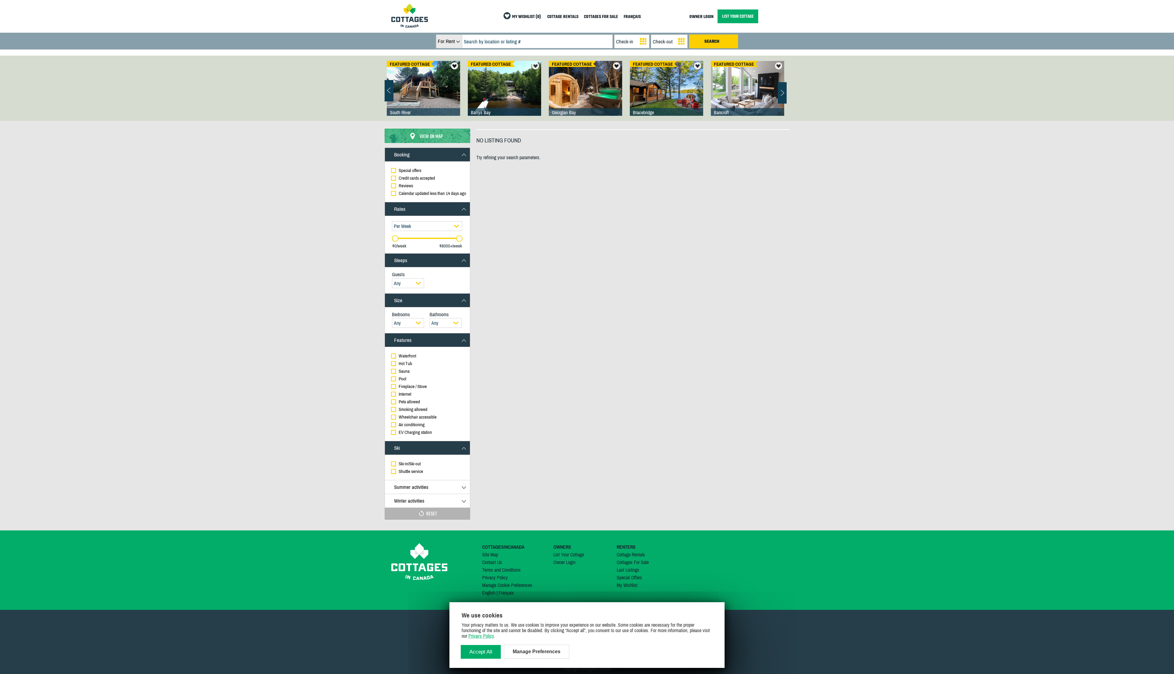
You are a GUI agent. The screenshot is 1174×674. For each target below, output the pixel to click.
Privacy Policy (495, 577)
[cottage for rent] (409, 26)
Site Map (490, 554)
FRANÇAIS (632, 16)
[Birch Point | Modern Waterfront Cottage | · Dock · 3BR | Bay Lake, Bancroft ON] (747, 94)
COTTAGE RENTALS (562, 16)
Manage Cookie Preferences (507, 585)
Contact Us (492, 562)
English (488, 592)
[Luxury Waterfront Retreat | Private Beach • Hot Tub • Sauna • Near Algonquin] (504, 94)
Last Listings (628, 570)
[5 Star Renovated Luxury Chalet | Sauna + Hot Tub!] (585, 94)
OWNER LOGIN (701, 16)
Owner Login (564, 562)
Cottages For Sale (633, 562)
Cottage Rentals (631, 554)
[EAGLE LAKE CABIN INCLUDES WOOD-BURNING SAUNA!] (423, 94)
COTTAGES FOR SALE (601, 16)
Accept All (480, 652)
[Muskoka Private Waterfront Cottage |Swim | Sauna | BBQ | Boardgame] (666, 94)
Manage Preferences (536, 651)
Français (506, 592)
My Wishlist (627, 585)
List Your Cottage (568, 554)
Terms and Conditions (501, 570)
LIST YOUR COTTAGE (738, 16)
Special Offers (629, 577)
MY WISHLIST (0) (526, 16)
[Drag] (395, 238)
